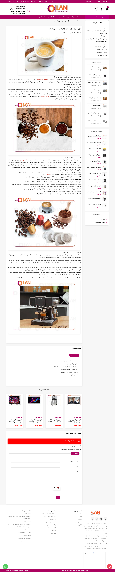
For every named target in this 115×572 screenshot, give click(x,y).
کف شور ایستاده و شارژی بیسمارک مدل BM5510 (94, 142)
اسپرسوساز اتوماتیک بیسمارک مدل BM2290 (94, 180)
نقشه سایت (53, 533)
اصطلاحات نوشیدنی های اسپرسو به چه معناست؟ (66, 367)
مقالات (73, 21)
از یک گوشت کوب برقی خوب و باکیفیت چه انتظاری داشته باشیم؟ (94, 82)
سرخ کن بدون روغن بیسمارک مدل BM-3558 (94, 161)
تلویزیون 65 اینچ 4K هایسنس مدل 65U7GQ (35, 421)
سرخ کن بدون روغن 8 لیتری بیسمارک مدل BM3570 (94, 155)
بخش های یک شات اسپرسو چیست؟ (69, 369)
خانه (81, 514)
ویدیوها (67, 17)
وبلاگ (73, 17)
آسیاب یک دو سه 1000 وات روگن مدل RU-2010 (54, 421)
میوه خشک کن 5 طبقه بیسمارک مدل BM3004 (94, 149)
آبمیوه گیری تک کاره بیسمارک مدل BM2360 (94, 167)
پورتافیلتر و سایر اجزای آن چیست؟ (69, 372)
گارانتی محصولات (52, 528)
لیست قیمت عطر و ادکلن (50, 516)
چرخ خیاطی (53, 519)
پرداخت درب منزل (51, 525)
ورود (104, 1)
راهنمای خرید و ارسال (49, 17)
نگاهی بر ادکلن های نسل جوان (70, 375)
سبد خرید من (78, 522)
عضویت (97, 1)
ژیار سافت (8, 570)
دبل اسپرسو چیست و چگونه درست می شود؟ (59, 21)
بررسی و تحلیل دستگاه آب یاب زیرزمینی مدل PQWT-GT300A (94, 75)
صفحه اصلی (79, 17)
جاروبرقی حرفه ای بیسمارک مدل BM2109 (94, 173)
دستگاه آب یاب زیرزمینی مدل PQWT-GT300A (94, 136)
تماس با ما (88, 1)
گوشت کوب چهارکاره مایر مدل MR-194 (94, 192)
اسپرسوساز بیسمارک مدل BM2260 (94, 186)
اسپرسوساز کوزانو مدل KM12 (94, 198)
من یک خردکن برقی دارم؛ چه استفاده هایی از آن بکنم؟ (94, 113)
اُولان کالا (68, 570)
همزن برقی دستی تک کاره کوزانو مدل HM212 (94, 205)
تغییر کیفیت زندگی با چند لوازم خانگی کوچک (94, 105)
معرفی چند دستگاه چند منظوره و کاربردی (94, 67)
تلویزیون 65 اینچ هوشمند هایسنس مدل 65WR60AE (74, 421)
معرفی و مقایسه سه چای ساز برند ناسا (94, 121)
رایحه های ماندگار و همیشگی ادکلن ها (69, 361)
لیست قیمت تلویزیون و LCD (49, 514)
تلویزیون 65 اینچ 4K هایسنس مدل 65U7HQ (15, 421)
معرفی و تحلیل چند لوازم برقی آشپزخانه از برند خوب (94, 90)
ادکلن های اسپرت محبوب (72, 364)
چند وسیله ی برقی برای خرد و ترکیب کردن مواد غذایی (94, 98)
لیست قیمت (60, 17)
